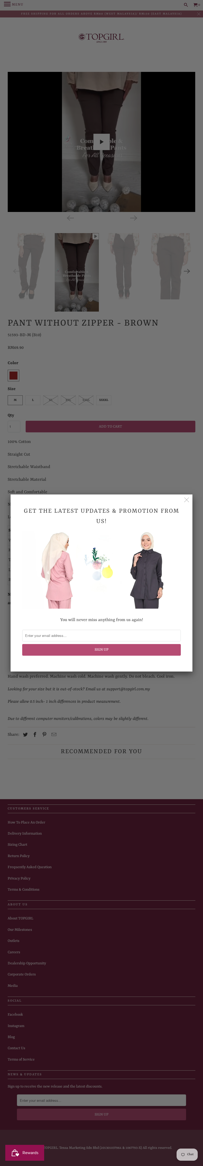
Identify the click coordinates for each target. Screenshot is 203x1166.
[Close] (186, 500)
